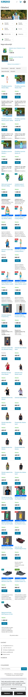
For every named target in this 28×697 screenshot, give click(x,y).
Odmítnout (7, 693)
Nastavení (13, 688)
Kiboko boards (6, 654)
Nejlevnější (12, 68)
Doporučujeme (4, 68)
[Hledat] (16, 1)
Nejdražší (18, 68)
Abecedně (13, 71)
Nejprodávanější (5, 71)
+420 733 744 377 (7, 647)
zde (21, 684)
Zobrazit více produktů (13, 64)
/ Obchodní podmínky (18, 673)
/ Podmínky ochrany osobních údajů (14, 675)
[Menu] (24, 1)
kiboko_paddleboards (8, 652)
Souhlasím (20, 693)
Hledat (24, 668)
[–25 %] (21, 308)
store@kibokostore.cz (8, 645)
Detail (4, 97)
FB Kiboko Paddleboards (8, 650)
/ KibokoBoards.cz (8, 673)
